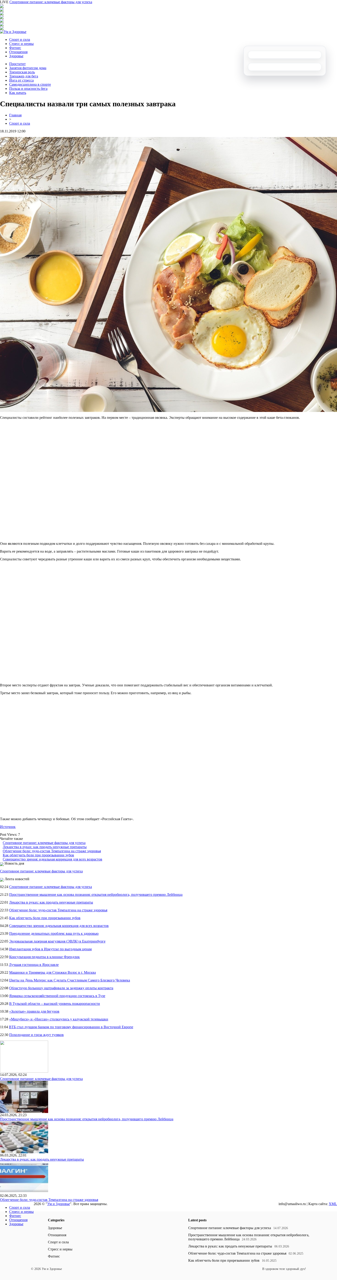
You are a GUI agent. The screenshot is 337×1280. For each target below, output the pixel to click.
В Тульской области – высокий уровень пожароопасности (54, 1004)
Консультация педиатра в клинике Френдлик (44, 957)
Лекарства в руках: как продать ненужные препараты (45, 847)
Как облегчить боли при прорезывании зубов (38, 855)
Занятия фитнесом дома (27, 68)
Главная (15, 115)
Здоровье (16, 56)
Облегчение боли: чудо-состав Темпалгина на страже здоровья (52, 851)
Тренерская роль (22, 72)
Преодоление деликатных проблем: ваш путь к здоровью (54, 933)
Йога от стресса (21, 80)
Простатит (17, 64)
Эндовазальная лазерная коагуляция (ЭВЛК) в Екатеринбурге (57, 941)
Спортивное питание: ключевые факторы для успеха (50, 2)
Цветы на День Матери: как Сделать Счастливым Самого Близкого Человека (69, 980)
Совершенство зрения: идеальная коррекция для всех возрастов (52, 859)
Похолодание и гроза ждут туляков (36, 1035)
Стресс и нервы (21, 44)
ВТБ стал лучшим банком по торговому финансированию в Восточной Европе (71, 1027)
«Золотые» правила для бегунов (34, 1011)
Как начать (17, 93)
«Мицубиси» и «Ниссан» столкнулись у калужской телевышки (58, 1019)
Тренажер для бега (23, 76)
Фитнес (15, 48)
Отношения (18, 52)
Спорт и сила (19, 39)
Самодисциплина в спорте (30, 84)
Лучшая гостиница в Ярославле (34, 965)
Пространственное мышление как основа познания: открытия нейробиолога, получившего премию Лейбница (95, 894)
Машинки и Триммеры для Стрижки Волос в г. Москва (52, 972)
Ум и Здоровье (58, 1204)
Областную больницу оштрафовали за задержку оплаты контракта (61, 988)
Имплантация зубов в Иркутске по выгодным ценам (50, 949)
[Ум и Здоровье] (13, 32)
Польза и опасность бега (28, 88)
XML (333, 1204)
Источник (8, 827)
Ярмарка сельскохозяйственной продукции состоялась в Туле (57, 996)
